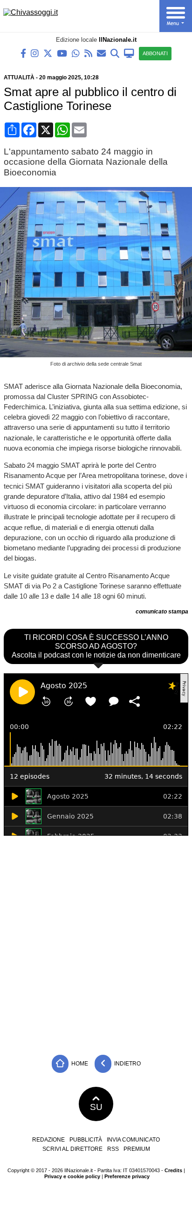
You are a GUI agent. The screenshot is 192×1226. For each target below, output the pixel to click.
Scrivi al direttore (72, 1149)
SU (96, 1107)
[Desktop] (129, 53)
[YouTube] (62, 53)
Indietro (127, 1063)
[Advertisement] (96, 943)
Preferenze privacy (127, 1176)
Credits (173, 1170)
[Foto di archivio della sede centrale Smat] (98, 355)
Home (79, 1063)
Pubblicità (85, 1139)
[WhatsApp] (76, 53)
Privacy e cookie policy (72, 1176)
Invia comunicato (133, 1139)
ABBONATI (155, 53)
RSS (113, 1149)
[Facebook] (23, 53)
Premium (136, 1149)
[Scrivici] (101, 53)
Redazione (48, 1139)
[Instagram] (35, 53)
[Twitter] (47, 53)
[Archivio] (114, 53)
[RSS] (88, 53)
